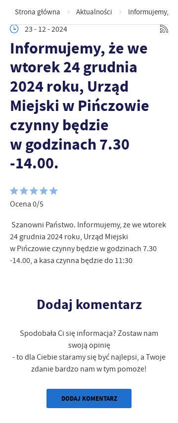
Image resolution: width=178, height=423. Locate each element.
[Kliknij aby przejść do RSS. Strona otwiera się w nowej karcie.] (164, 29)
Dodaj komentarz (89, 398)
